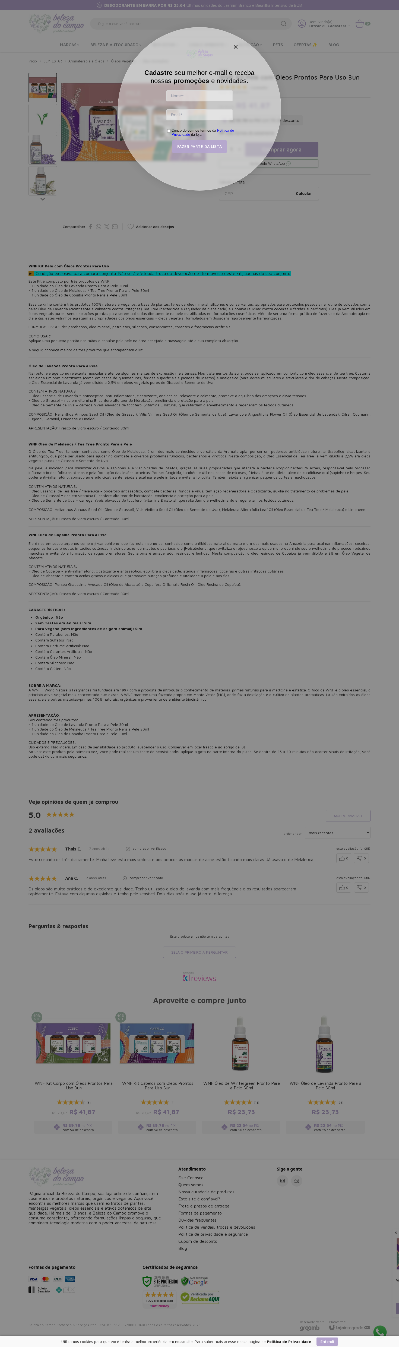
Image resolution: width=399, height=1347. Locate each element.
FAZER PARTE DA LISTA (199, 146)
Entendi (327, 1341)
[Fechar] (235, 47)
